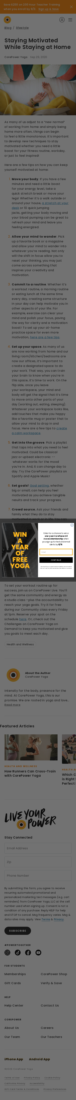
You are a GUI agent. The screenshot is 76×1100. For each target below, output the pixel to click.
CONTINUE (56, 560)
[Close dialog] (72, 525)
